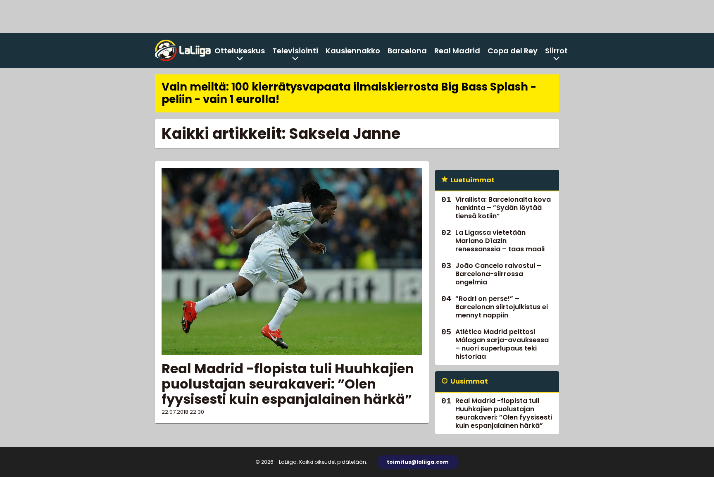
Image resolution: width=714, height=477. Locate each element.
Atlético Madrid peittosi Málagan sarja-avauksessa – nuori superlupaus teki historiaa (502, 344)
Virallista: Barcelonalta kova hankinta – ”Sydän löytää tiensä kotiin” (503, 208)
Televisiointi (295, 50)
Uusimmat (469, 381)
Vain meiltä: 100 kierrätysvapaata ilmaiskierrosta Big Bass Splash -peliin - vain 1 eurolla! (349, 93)
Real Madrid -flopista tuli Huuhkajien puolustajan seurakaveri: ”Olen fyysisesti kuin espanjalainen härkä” (288, 383)
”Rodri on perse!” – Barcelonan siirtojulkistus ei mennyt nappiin (501, 307)
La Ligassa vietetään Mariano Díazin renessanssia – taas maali (500, 241)
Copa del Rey (513, 50)
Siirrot (556, 50)
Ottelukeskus (239, 50)
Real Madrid (457, 50)
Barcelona (407, 50)
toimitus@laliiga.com (418, 461)
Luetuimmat (472, 180)
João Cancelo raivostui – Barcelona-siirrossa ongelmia (498, 274)
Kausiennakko (353, 50)
